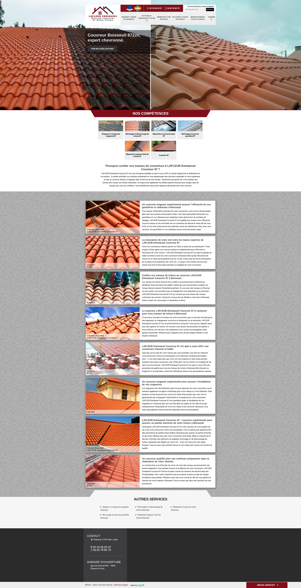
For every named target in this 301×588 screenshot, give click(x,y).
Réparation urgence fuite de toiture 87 (198, 18)
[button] (149, 108)
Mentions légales (121, 585)
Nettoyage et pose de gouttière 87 (180, 18)
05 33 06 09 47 (155, 8)
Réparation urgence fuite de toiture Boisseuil (148, 516)
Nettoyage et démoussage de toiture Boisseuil (149, 508)
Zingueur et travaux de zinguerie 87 (128, 18)
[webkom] (137, 585)
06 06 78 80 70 (173, 8)
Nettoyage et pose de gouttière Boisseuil (115, 516)
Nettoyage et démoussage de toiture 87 (146, 18)
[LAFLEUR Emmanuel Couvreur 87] (103, 13)
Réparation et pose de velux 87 (164, 18)
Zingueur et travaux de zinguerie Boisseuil (115, 508)
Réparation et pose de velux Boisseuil (183, 508)
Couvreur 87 (211, 18)
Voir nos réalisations (102, 49)
